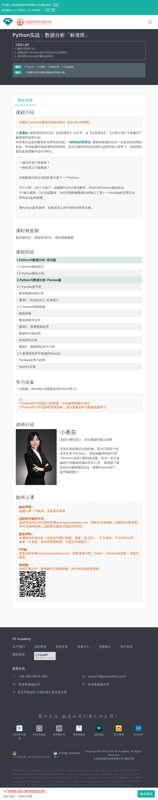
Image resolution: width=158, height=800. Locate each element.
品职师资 (40, 646)
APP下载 (50, 10)
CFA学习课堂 (19, 736)
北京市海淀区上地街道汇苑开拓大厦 (42, 692)
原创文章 (62, 646)
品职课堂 (99, 734)
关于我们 (19, 646)
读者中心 (83, 646)
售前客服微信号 (29, 684)
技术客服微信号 (98, 684)
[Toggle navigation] (150, 22)
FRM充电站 (39, 734)
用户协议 (126, 646)
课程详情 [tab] (25, 100)
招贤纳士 (105, 646)
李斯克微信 (79, 734)
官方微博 (119, 734)
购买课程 (146, 794)
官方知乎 (139, 734)
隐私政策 (19, 654)
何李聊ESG (59, 734)
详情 (55, 4)
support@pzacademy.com (107, 676)
